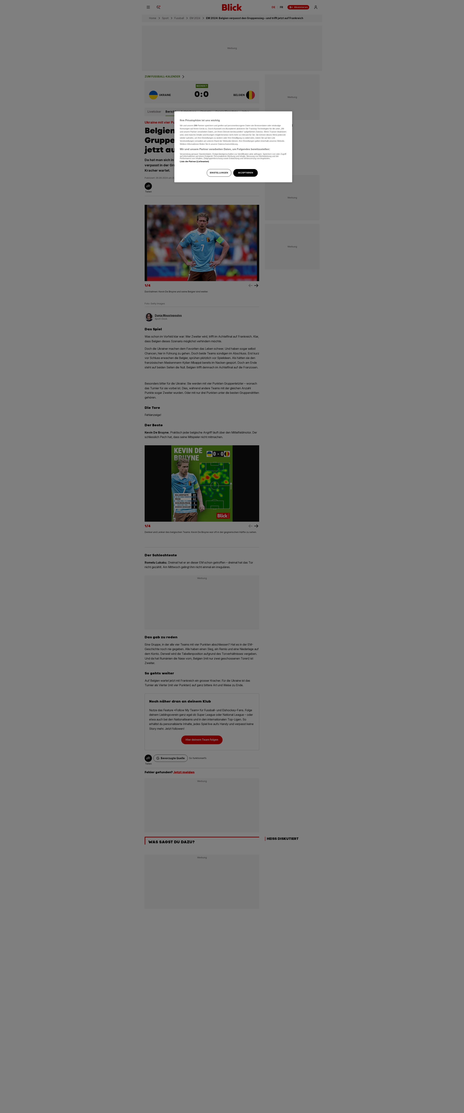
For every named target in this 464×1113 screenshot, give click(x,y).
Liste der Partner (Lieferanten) (194, 161)
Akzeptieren (245, 173)
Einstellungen (219, 173)
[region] (233, 146)
